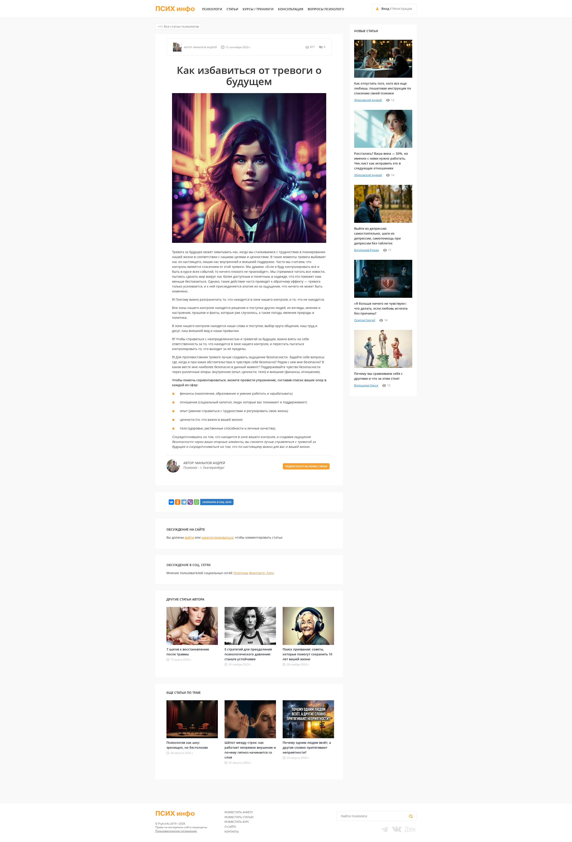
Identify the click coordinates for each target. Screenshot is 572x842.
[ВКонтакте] (171, 502)
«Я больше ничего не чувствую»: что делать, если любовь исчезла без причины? (381, 308)
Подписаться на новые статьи (306, 466)
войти (189, 537)
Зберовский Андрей (368, 100)
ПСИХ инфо (175, 9)
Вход (385, 8)
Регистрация (402, 8)
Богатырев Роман (366, 250)
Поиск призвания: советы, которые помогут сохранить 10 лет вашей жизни (307, 654)
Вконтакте (257, 573)
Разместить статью (239, 817)
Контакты (232, 832)
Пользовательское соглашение (176, 831)
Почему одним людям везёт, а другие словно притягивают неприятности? (307, 747)
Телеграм (240, 573)
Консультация (290, 9)
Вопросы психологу (326, 9)
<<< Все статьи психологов (178, 26)
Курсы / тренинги (258, 9)
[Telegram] (184, 502)
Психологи (212, 9)
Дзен (270, 573)
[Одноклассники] (177, 502)
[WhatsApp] (196, 502)
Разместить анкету (239, 812)
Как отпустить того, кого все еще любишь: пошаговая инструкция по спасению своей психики (382, 88)
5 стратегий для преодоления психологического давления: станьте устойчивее (248, 654)
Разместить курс (237, 822)
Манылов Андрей (205, 47)
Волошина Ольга (366, 385)
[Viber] (190, 502)
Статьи (232, 9)
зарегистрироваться (217, 537)
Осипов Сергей (364, 320)
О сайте (230, 827)
